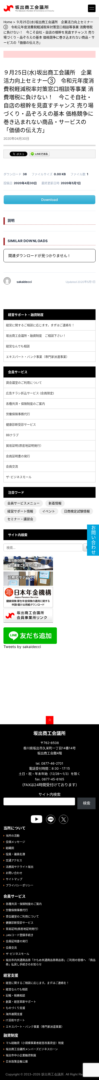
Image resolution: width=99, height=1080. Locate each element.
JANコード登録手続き (19, 935)
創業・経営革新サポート (21, 1001)
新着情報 (55, 503)
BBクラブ (12, 435)
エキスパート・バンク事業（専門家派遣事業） (37, 356)
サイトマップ (14, 879)
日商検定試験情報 (77, 511)
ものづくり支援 (15, 1008)
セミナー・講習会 (20, 519)
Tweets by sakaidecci (22, 646)
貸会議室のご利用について (24, 382)
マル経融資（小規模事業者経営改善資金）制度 (35, 1043)
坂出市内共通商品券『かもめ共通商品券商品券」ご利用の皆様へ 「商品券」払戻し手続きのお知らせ (51, 962)
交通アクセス (14, 860)
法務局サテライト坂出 (19, 867)
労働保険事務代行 (18, 414)
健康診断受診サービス (21, 424)
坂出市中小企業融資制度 (21, 1055)
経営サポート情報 (20, 511)
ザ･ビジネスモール (19, 477)
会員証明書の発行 (18, 456)
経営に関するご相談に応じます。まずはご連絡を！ (40, 325)
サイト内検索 (49, 794)
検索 (86, 803)
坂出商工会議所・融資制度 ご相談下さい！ (36, 335)
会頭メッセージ (15, 842)
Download (49, 199)
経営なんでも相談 (18, 346)
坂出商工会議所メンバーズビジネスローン (32, 1049)
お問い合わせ (14, 873)
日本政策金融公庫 (17, 1061)
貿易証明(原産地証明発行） (24, 445)
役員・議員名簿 (15, 854)
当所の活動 (13, 835)
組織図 (10, 848)
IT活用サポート (15, 1020)
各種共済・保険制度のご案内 (25, 403)
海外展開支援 (14, 1014)
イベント (48, 511)
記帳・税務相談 (15, 995)
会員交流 (12, 466)
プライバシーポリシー (19, 885)
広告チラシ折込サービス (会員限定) (30, 393)
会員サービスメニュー (23, 503)
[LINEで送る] (39, 154)
